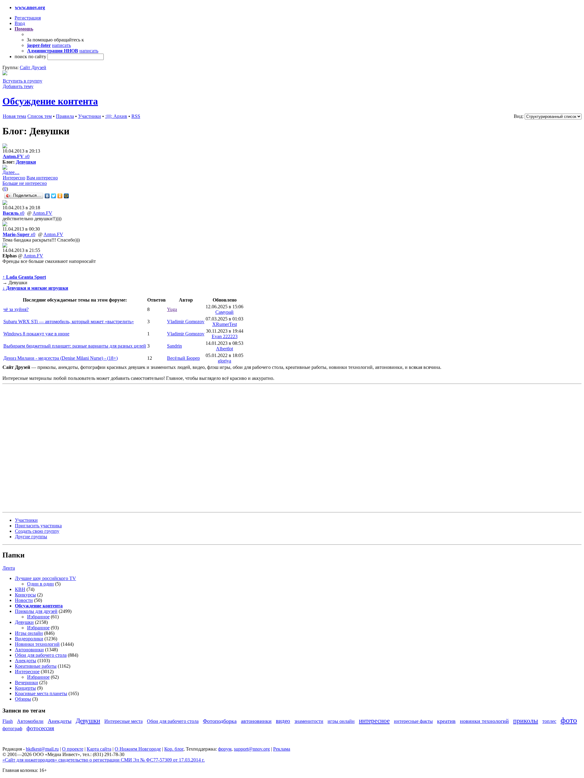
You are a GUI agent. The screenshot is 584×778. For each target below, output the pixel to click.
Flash (7, 721)
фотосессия (40, 728)
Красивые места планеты (41, 693)
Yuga (172, 309)
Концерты (25, 688)
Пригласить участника (38, 525)
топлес (549, 721)
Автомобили (30, 721)
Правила (65, 116)
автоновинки (256, 721)
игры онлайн (341, 721)
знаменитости (308, 721)
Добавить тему (18, 86)
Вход (20, 23)
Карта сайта (99, 748)
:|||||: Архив (116, 116)
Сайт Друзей (33, 67)
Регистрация (28, 17)
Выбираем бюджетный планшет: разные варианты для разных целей (74, 345)
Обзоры (23, 699)
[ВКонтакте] (47, 196)
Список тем (39, 116)
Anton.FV (42, 213)
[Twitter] (53, 196)
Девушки (26, 161)
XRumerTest (224, 324)
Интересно (14, 177)
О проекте (72, 748)
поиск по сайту (30, 56)
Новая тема (14, 116)
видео (283, 721)
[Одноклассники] (60, 196)
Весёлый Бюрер (183, 358)
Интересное (27, 671)
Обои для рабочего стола (41, 655)
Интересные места (123, 721)
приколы (525, 720)
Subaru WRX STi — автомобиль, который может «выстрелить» (68, 321)
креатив (446, 721)
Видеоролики (29, 638)
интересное (374, 720)
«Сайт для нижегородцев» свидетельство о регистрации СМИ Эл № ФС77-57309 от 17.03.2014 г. (103, 759)
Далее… (10, 172)
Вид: (518, 116)
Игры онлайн (29, 633)
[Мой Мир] (66, 196)
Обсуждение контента (50, 101)
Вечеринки (26, 682)
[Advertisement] (38, 447)
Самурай (224, 312)
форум (224, 748)
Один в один (40, 583)
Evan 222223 (225, 336)
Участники (89, 116)
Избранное (38, 616)
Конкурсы (25, 594)
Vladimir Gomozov (185, 321)
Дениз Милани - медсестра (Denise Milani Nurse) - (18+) (60, 358)
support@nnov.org (252, 748)
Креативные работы (36, 666)
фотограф (12, 728)
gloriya (224, 360)
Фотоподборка (220, 721)
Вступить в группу (22, 80)
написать (61, 45)
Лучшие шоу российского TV (45, 578)
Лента (8, 568)
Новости (24, 600)
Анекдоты (25, 660)
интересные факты (413, 721)
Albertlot (224, 348)
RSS (135, 116)
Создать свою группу (37, 531)
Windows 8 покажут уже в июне (36, 333)
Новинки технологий (37, 644)
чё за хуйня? (16, 309)
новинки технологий (484, 721)
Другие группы (31, 536)
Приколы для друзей (36, 611)
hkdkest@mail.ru (42, 748)
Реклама (281, 748)
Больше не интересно (24, 183)
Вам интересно (42, 177)
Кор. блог (173, 748)
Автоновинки (29, 649)
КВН (20, 589)
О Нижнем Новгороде (138, 748)
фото (569, 720)
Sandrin (174, 345)
